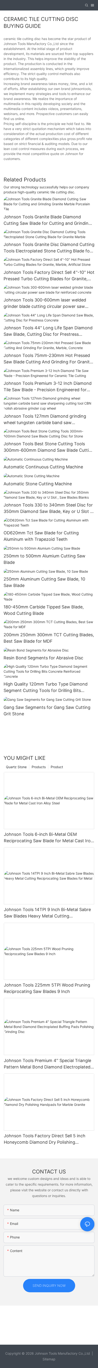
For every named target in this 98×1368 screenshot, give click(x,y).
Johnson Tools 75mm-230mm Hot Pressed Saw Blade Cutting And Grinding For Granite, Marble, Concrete (48, 359)
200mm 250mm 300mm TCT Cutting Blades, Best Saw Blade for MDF (49, 638)
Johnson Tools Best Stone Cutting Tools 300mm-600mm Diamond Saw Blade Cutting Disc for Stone (49, 447)
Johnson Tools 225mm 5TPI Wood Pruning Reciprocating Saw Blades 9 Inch (47, 988)
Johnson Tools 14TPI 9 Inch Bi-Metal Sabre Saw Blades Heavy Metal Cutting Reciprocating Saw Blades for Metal (47, 913)
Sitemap (49, 1359)
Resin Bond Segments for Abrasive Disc (43, 657)
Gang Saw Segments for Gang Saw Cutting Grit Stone (47, 710)
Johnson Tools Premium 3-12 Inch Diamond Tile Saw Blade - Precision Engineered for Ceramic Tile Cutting (48, 387)
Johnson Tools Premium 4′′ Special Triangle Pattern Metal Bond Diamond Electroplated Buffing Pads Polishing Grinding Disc (47, 1064)
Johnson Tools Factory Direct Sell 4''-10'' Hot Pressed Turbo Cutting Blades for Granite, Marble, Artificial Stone (49, 276)
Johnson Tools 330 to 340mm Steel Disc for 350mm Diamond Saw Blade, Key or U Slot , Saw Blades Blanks (48, 508)
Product (57, 767)
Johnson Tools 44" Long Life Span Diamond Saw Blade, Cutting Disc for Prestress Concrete (48, 331)
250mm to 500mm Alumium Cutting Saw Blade (44, 559)
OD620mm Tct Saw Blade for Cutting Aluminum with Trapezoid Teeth (41, 536)
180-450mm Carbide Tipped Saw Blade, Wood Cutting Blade (44, 610)
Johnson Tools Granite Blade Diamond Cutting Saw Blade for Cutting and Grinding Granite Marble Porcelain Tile (47, 220)
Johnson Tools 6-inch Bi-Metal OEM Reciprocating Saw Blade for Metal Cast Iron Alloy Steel (48, 838)
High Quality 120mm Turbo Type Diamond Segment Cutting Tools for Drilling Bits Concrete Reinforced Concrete (46, 687)
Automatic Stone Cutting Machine (38, 483)
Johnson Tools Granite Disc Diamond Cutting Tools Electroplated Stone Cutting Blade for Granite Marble (49, 248)
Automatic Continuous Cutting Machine (43, 466)
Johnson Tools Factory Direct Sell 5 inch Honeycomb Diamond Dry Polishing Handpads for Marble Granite (44, 1139)
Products (39, 767)
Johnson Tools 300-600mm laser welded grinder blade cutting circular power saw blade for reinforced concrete (45, 303)
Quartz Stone (16, 767)
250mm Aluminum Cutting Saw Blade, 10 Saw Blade (44, 582)
